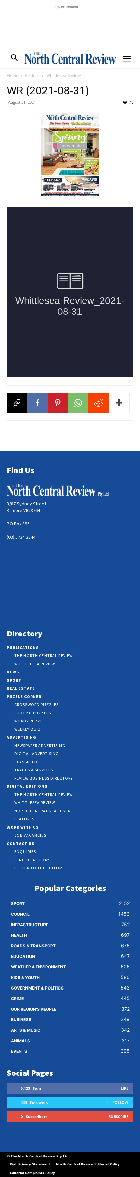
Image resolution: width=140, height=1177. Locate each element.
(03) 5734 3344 (21, 537)
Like (124, 1088)
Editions (32, 75)
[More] (119, 403)
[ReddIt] (98, 403)
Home (12, 75)
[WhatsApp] (78, 403)
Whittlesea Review (63, 75)
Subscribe (118, 1116)
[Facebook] (37, 403)
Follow (120, 1102)
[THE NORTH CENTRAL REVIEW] (70, 58)
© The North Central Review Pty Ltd (37, 1156)
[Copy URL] (17, 403)
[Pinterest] (58, 403)
